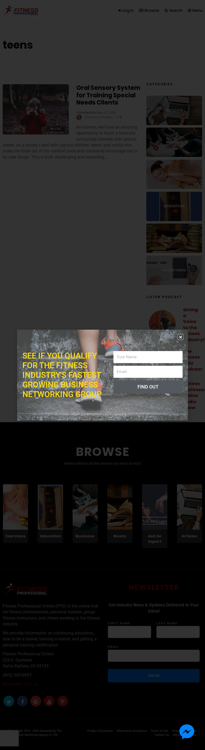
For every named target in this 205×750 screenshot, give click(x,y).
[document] (102, 375)
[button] (181, 337)
